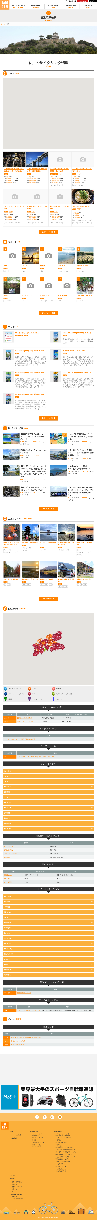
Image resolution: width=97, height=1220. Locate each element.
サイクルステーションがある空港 (64, 1147)
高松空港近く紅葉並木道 (11, 579)
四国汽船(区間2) (8, 850)
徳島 (52, 174)
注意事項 (14, 1189)
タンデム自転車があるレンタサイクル (65, 1156)
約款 (13, 1188)
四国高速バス (8, 878)
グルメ (89, 220)
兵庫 (17, 335)
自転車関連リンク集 (61, 1171)
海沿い (60, 185)
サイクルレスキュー (61, 1166)
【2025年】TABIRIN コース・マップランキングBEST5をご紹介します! (81, 436)
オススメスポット (63, 271)
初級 (79, 209)
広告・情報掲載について (18, 1181)
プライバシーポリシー (17, 1183)
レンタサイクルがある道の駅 (63, 1161)
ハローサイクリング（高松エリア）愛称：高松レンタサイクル (35, 756)
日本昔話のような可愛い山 (84, 579)
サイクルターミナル (61, 1141)
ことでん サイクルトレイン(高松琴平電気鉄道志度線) (20, 739)
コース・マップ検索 (18, 5)
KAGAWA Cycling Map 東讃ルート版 (29, 394)
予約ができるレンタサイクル (63, 1135)
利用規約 (14, 1196)
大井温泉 (42, 265)
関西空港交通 (8, 882)
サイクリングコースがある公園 (63, 1137)
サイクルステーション (61, 1142)
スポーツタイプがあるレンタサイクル (65, 1151)
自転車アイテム (36, 1144)
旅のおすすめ (35, 1135)
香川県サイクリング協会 (18, 1041)
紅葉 (8, 584)
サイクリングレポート (37, 1137)
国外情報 (34, 1139)
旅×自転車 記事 (53, 5)
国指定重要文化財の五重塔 (30, 542)
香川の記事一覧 (47, 509)
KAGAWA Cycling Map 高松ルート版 (29, 351)
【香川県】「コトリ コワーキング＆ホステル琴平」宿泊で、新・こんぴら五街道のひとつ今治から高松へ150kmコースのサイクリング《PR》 (33, 471)
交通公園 (58, 1139)
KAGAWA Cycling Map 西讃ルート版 (29, 372)
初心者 (75, 222)
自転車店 (58, 1144)
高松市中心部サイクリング (81, 206)
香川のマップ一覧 (47, 418)
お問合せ (93, 1)
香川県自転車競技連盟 (17, 1044)
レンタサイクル (82, 220)
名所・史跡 (53, 185)
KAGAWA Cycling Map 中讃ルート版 (77, 372)
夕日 (63, 550)
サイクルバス (59, 1168)
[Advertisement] (48, 1069)
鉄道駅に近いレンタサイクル (63, 1158)
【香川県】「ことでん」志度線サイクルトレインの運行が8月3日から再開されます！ (81, 452)
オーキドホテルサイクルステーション (28, 1010)
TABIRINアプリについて (16, 1194)
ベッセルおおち (44, 295)
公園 (8, 550)
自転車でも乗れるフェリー (62, 1159)
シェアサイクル (59, 1165)
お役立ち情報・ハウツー (38, 1142)
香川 (6, 174)
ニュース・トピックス (37, 1134)
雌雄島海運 (7, 857)
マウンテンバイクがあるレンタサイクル (66, 1153)
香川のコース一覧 (47, 232)
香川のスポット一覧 (48, 313)
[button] (50, 645)
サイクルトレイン (60, 1146)
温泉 (74, 185)
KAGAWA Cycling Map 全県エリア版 (77, 333)
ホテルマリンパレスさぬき (25, 721)
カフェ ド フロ (27, 295)
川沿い (45, 584)
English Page (82, 1)
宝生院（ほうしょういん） (84, 295)
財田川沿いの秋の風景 (46, 579)
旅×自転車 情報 (71, 5)
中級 (60, 174)
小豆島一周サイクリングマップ (74, 351)
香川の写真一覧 (47, 598)
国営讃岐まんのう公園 (24, 993)
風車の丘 (6, 265)
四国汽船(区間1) (8, 846)
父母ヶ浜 (24, 265)
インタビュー (35, 1141)
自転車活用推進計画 (61, 1170)
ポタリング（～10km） (85, 222)
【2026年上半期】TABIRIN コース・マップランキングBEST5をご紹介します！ (33, 436)
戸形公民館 (61, 265)
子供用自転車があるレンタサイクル (65, 1154)
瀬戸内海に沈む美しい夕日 (30, 579)
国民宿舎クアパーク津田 (24, 718)
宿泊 (52, 301)
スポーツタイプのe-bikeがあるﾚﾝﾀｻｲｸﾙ (65, 1149)
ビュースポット (27, 271)
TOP (11, 1131)
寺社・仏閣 (80, 185)
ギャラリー (88, 5)
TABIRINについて (15, 1179)
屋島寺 (5, 295)
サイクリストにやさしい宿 (62, 1134)
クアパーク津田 (63, 295)
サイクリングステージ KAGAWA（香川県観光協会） (27, 1037)
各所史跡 (25, 550)
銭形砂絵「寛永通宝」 (83, 265)
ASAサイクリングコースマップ (27, 333)
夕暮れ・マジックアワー (10, 552)
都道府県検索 (35, 5)
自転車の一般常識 (36, 1146)
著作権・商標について (17, 1186)
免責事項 (14, 1184)
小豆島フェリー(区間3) (10, 853)
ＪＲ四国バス (8, 875)
